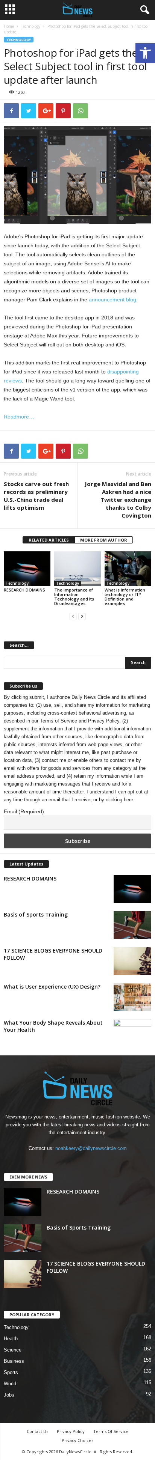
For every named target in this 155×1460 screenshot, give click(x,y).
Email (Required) (24, 811)
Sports (11, 1372)
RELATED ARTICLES (49, 540)
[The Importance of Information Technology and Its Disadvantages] (77, 568)
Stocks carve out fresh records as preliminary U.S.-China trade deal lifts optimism (36, 495)
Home (9, 26)
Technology (30, 26)
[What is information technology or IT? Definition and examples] (128, 568)
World (10, 1383)
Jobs (9, 1395)
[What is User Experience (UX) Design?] (132, 997)
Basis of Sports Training (36, 914)
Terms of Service (58, 721)
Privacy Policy (103, 721)
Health (11, 1338)
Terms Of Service (111, 1431)
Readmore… (19, 417)
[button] (145, 53)
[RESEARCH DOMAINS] (27, 568)
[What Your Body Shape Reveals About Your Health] (132, 1033)
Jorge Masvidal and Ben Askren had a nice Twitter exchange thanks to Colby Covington (118, 499)
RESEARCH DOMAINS (24, 590)
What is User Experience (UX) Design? (52, 986)
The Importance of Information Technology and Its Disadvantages (74, 596)
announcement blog (112, 300)
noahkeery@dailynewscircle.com (91, 1148)
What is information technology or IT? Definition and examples (125, 596)
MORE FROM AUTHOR (103, 540)
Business (14, 1361)
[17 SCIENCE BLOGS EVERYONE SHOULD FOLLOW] (132, 961)
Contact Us (37, 1431)
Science (12, 1350)
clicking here (119, 799)
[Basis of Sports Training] (132, 925)
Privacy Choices (77, 1440)
